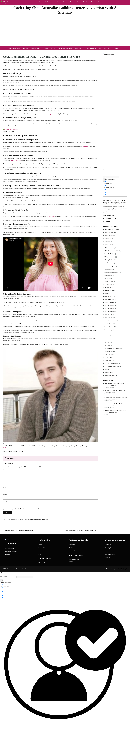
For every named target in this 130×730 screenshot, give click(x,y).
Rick (69, 15)
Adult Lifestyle (108, 235)
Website (5, 501)
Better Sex (99, 1)
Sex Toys (39, 1)
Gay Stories (107, 287)
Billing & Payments (109, 257)
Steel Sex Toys (108, 357)
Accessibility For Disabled (111, 229)
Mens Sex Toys (108, 317)
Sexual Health (108, 351)
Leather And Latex (109, 302)
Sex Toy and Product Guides (112, 348)
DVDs (92, 1)
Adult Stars (107, 241)
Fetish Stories (108, 284)
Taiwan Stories (108, 360)
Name (5, 487)
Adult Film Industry (109, 232)
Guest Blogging (108, 296)
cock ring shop (8, 451)
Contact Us (72, 544)
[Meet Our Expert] (65, 664)
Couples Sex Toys (109, 263)
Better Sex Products (109, 254)
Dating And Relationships (111, 272)
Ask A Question (108, 244)
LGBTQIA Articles (109, 305)
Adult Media (25, 48)
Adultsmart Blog (9, 548)
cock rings (85, 146)
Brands (40, 544)
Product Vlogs (108, 330)
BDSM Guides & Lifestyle (111, 251)
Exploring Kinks (108, 281)
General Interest (108, 290)
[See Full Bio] (10, 448)
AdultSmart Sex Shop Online (21, 568)
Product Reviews (108, 327)
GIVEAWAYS (116, 48)
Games (78, 1)
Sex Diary (107, 342)
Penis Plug (20, 451)
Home (10, 48)
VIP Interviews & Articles (111, 366)
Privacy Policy (42, 548)
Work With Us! (107, 48)
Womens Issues (108, 372)
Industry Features (109, 299)
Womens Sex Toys (109, 375)
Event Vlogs (107, 278)
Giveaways (107, 293)
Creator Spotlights (109, 266)
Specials (85, 1)
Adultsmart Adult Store (11, 551)
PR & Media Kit (73, 551)
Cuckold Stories (108, 269)
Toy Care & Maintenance (111, 363)
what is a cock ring (15, 160)
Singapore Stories (109, 354)
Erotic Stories (108, 275)
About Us (107, 557)
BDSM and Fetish (109, 248)
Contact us (108, 544)
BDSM (72, 1)
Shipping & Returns (110, 548)
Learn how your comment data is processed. (36, 519)
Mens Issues (107, 314)
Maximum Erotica (43, 563)
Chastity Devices (109, 260)
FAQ (40, 554)
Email (5, 494)
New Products (109, 551)
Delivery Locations (110, 554)
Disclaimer (72, 548)
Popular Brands (108, 324)
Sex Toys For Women (62, 1)
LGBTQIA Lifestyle (109, 311)
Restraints (107, 336)
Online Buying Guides (110, 321)
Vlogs (99, 48)
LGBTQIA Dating (109, 308)
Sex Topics (107, 345)
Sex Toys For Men (49, 1)
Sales (105, 339)
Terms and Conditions (44, 551)
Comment (6, 470)
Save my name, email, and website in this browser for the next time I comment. (25, 509)
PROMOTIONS (108, 333)
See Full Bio (6, 448)
